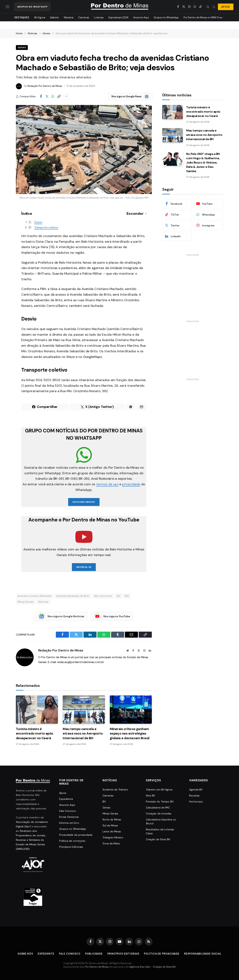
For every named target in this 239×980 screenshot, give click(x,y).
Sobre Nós (25, 953)
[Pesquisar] (208, 7)
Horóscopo (196, 801)
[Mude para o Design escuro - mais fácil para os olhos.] (214, 6)
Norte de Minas (112, 819)
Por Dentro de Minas (97, 966)
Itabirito (54, 17)
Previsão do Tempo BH (159, 801)
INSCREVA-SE (83, 567)
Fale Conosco (67, 811)
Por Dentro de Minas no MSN (200, 17)
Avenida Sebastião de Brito (72, 596)
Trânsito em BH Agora (159, 789)
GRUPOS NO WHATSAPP (32, 6)
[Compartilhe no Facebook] (41, 97)
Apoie (62, 793)
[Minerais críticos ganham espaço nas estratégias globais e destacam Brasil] (131, 709)
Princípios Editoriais (71, 846)
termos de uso (107, 484)
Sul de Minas (110, 825)
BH (118, 596)
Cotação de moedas (158, 813)
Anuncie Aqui (141, 17)
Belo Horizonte (103, 596)
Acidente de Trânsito (115, 789)
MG (127, 596)
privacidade (131, 484)
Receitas (194, 795)
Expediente (66, 799)
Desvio (38, 222)
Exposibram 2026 (118, 17)
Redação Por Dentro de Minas (45, 86)
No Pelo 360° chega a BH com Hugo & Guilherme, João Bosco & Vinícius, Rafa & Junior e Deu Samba (203, 162)
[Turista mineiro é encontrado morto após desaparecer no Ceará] (37, 709)
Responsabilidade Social (202, 953)
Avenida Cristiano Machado (35, 596)
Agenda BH (195, 789)
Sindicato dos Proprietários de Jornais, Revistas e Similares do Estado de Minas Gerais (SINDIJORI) (31, 840)
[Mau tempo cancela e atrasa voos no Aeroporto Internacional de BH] (84, 709)
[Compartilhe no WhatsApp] (53, 97)
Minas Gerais (26, 601)
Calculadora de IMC (158, 807)
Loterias (99, 17)
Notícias (43, 601)
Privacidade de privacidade (75, 834)
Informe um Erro (69, 823)
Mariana (68, 17)
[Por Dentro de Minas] (119, 7)
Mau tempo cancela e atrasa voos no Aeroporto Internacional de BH (83, 733)
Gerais (22, 47)
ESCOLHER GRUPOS (84, 501)
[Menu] (7, 7)
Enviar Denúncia (69, 817)
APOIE (225, 6)
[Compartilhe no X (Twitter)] (47, 97)
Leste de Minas (112, 831)
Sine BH (150, 795)
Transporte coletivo (46, 227)
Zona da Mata (111, 843)
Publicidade (94, 953)
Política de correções (72, 840)
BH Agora (39, 17)
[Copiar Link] (59, 97)
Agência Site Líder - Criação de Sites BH (152, 966)
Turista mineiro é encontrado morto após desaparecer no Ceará (34, 733)
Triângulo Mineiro (113, 837)
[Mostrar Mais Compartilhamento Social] (66, 97)
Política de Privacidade (161, 953)
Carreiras (83, 17)
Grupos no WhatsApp (166, 17)
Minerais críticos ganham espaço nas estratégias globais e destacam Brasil (130, 733)
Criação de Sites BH (158, 839)
